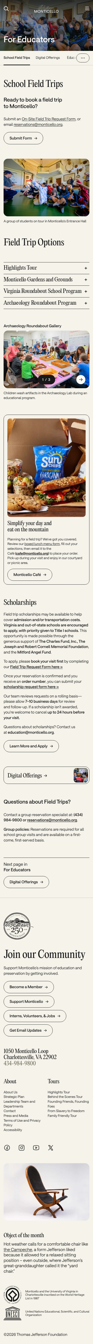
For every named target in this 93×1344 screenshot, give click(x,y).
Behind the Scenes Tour (65, 1097)
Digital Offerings (48, 57)
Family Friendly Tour (62, 1116)
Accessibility (13, 1130)
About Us (10, 1092)
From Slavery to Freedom (66, 1111)
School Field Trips (17, 57)
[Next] (81, 379)
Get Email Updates (25, 1030)
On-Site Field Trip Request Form (49, 119)
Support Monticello (26, 1001)
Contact (10, 1111)
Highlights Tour (59, 1092)
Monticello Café (27, 574)
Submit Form (21, 138)
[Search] (16, 8)
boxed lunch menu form (42, 544)
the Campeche (18, 1249)
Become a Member (26, 987)
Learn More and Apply (28, 746)
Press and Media (16, 1116)
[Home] (46, 9)
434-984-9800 (20, 1063)
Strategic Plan (14, 1097)
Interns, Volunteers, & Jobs (32, 1016)
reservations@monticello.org (38, 124)
